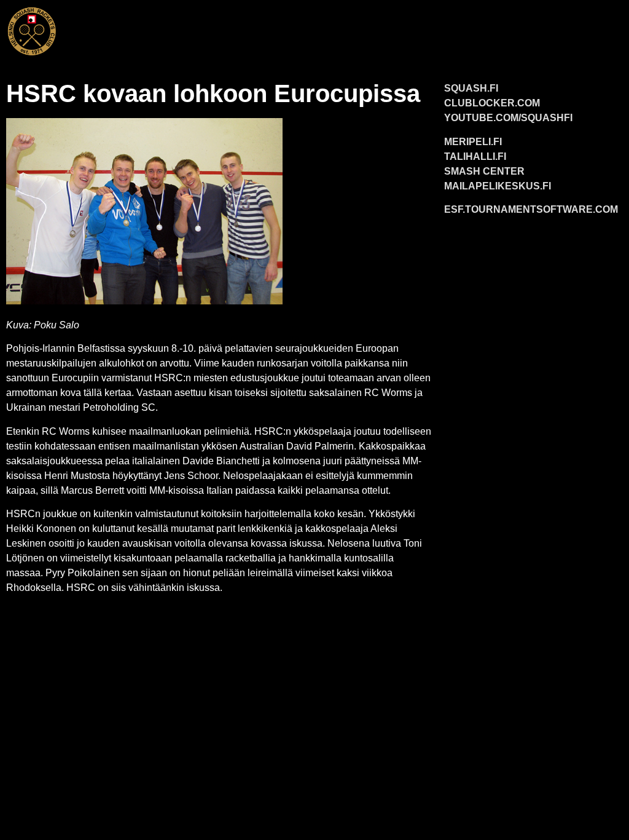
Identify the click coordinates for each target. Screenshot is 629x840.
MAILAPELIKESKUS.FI (497, 186)
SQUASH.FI (471, 88)
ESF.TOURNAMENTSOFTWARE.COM (531, 209)
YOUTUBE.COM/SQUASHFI (508, 118)
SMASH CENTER (484, 171)
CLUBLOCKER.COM (492, 103)
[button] (345, 28)
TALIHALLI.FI (475, 156)
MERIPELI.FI (473, 142)
